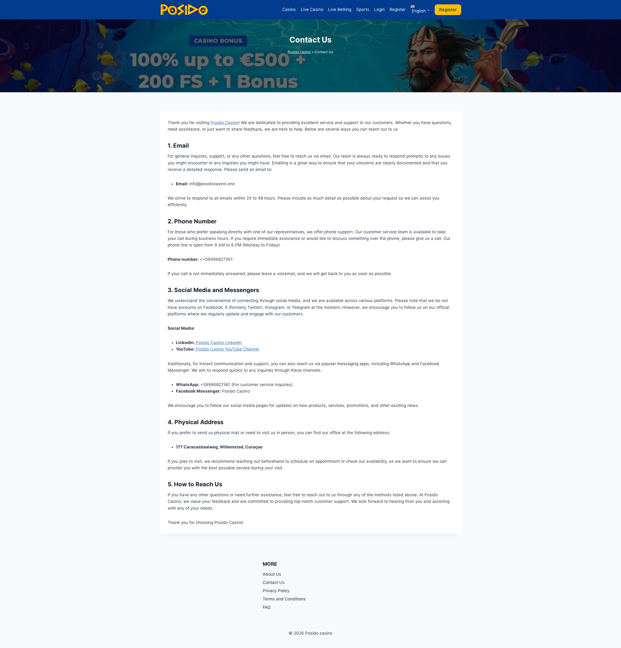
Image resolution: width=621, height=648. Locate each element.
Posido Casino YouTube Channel (227, 349)
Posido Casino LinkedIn (218, 342)
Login (379, 9)
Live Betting (339, 9)
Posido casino (299, 52)
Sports (362, 9)
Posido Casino (224, 122)
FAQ (266, 607)
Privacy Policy (277, 590)
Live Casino (312, 9)
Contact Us (274, 582)
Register (398, 9)
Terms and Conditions (284, 599)
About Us (272, 574)
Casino (289, 9)
